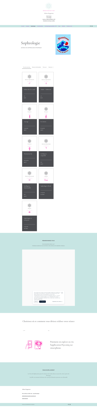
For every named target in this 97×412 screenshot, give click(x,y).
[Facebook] (90, 26)
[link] (26, 67)
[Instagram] (92, 26)
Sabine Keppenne (49, 13)
